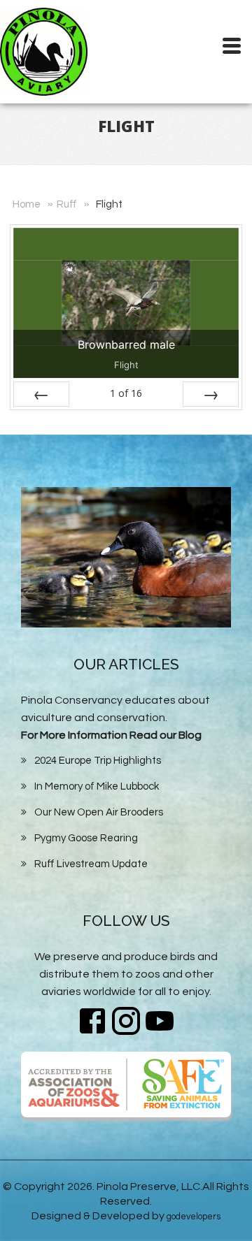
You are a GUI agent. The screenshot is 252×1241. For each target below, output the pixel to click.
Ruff (67, 204)
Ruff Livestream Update (91, 864)
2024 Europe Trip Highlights (97, 760)
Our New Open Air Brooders (98, 812)
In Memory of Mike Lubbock (96, 786)
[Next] (211, 394)
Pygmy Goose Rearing (86, 838)
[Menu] (231, 34)
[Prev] (41, 394)
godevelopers (193, 1216)
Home (27, 204)
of (126, 393)
